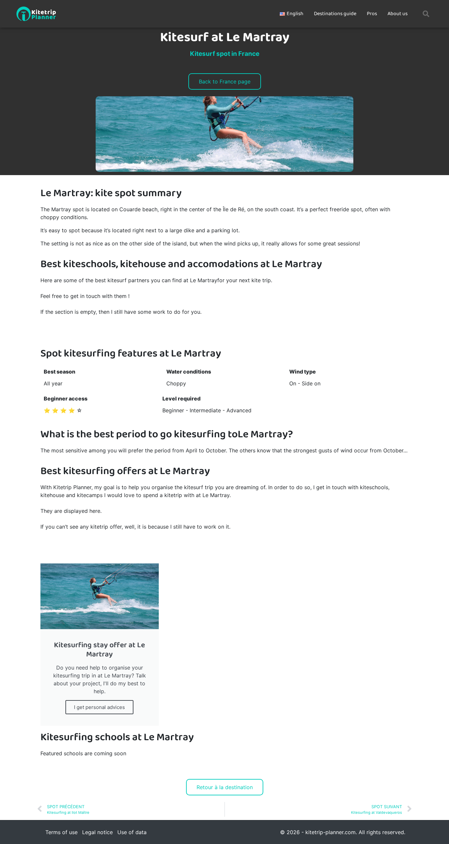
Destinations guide (335, 14)
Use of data (132, 832)
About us (398, 14)
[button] (426, 13)
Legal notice (97, 832)
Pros (372, 14)
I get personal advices (99, 707)
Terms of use (61, 832)
